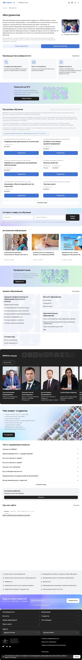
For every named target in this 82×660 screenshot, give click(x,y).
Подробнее (21, 153)
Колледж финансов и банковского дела (16, 307)
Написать (41, 497)
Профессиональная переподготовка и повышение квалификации (59, 322)
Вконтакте (16, 601)
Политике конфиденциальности (61, 222)
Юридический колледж (11, 304)
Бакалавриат (47, 300)
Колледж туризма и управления (14, 323)
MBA (44, 329)
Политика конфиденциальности (50, 638)
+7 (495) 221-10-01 (23, 2)
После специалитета (10, 343)
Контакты (76, 505)
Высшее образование (52, 297)
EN (14, 2)
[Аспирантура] (21, 340)
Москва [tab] (6, 511)
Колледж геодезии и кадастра (14, 320)
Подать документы (21, 46)
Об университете (9, 612)
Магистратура (47, 306)
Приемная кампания (60, 46)
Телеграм (24, 601)
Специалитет (47, 303)
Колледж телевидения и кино (13, 317)
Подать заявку (72, 217)
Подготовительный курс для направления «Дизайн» (59, 319)
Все (75, 291)
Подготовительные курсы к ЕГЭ (53, 326)
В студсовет (8, 435)
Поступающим (46, 620)
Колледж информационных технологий (16, 311)
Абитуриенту (45, 651)
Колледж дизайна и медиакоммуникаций (17, 314)
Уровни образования (10, 620)
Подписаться (73, 600)
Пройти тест (19, 281)
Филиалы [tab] (13, 511)
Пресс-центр (7, 624)
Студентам (45, 616)
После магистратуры (10, 340)
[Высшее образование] (60, 301)
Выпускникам (45, 612)
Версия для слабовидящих (49, 641)
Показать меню (78, 2)
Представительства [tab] (23, 511)
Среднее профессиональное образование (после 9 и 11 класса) (16, 299)
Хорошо (76, 656)
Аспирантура (9, 337)
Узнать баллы (26, 98)
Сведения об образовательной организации (54, 645)
